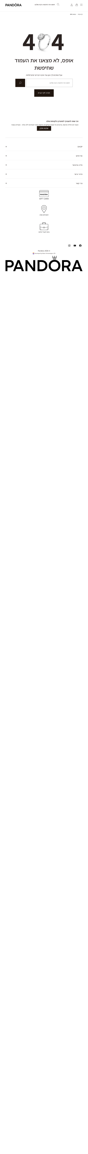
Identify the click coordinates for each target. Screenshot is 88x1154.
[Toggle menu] (81, 5)
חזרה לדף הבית (44, 93)
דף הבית (80, 14)
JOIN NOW (44, 128)
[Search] (58, 4)
